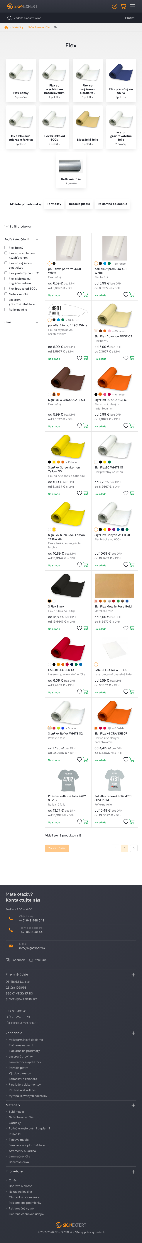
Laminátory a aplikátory (25, 1062)
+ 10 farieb (72, 462)
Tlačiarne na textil (21, 1045)
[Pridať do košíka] (85, 294)
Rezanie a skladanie (22, 1090)
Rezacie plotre (18, 1068)
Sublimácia (16, 1112)
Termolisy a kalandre (23, 1079)
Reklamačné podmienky (25, 1203)
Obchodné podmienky (24, 1197)
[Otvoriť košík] (123, 6)
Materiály (17, 27)
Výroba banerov (20, 1073)
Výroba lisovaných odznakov (28, 1096)
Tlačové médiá (19, 1140)
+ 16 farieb (118, 394)
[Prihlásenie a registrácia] (114, 6)
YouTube (40, 960)
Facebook (18, 960)
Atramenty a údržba (22, 1151)
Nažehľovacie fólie (39, 27)
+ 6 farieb (118, 728)
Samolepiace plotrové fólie (27, 1145)
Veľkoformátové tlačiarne (26, 1040)
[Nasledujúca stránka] (134, 848)
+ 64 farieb (72, 320)
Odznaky (15, 1123)
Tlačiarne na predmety (24, 1051)
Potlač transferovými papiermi (29, 1128)
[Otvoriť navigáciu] (132, 6)
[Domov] (6, 27)
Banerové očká (19, 1162)
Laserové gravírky (21, 1056)
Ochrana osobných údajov (26, 1214)
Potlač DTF (16, 1134)
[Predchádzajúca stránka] (115, 848)
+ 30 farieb (119, 331)
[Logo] (22, 6)
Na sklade (54, 295)
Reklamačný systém (22, 1208)
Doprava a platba (20, 1186)
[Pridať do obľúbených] (79, 294)
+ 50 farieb (119, 263)
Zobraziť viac (57, 848)
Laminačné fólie (19, 1156)
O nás (13, 1180)
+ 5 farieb (71, 728)
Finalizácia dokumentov (25, 1084)
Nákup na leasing (20, 1192)
